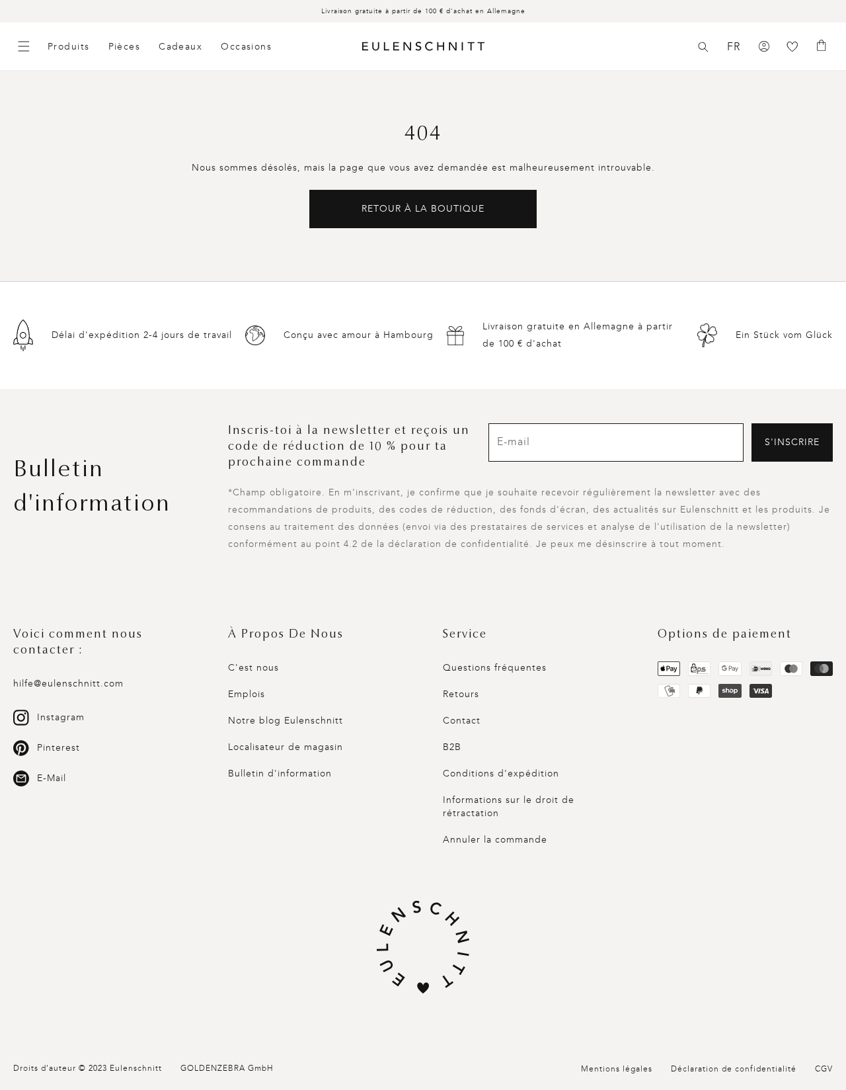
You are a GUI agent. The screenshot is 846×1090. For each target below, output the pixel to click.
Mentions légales (616, 1068)
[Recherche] (703, 47)
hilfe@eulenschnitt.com (68, 683)
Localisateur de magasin (285, 747)
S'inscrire (792, 442)
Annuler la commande (495, 839)
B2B (452, 747)
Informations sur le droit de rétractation (508, 806)
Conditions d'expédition (501, 773)
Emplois (246, 694)
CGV (824, 1068)
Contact (462, 720)
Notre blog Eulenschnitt (285, 720)
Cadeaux (180, 46)
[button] (703, 47)
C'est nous (253, 667)
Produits (69, 46)
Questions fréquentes (495, 667)
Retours (461, 694)
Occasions (246, 46)
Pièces (124, 46)
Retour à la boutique (423, 208)
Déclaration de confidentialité (733, 1068)
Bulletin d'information (280, 773)
